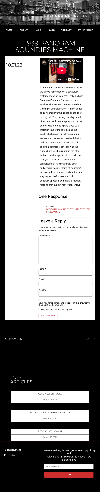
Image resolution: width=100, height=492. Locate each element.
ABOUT (24, 30)
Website (42, 290)
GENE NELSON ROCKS (50, 394)
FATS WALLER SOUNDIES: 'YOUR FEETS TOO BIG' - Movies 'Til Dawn (69, 210)
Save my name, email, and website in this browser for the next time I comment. (65, 304)
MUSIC (37, 30)
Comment (44, 236)
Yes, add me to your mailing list (56, 310)
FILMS (9, 30)
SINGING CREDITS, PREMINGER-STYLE (50, 412)
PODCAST (66, 30)
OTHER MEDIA (85, 30)
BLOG (51, 30)
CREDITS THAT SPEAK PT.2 (50, 431)
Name (42, 269)
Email (42, 279)
